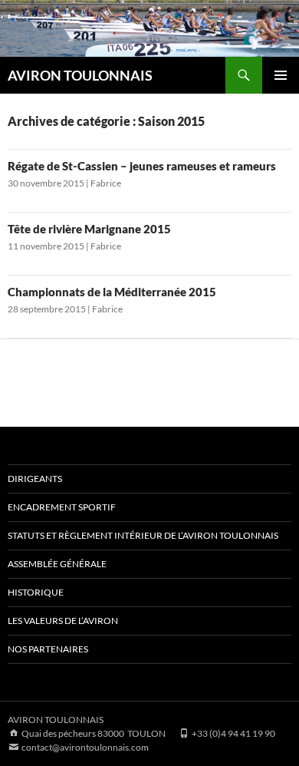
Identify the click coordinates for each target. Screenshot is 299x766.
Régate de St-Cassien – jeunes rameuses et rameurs (142, 166)
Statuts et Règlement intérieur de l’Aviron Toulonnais (143, 535)
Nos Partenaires (48, 649)
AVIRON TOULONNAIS (80, 75)
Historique (36, 592)
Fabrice (105, 183)
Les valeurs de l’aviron (63, 620)
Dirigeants (35, 478)
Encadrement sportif (62, 507)
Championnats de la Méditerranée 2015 (112, 292)
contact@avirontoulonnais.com (84, 747)
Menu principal (280, 75)
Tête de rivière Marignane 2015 (89, 229)
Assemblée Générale (57, 564)
